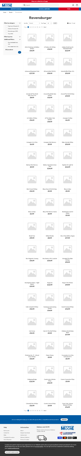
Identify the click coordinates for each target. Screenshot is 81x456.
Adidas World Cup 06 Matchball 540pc (67, 47)
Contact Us (6, 432)
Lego (46, 1)
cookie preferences (13, 448)
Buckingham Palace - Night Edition (32, 283)
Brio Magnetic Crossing (32, 258)
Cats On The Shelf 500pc (49, 331)
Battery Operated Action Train (49, 165)
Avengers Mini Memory (50, 142)
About (21, 430)
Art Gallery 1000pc (32, 118)
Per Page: (43, 23)
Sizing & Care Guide (25, 432)
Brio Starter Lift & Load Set (50, 258)
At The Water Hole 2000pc (50, 118)
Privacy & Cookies (24, 439)
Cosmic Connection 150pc (68, 379)
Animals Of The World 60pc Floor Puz (32, 94)
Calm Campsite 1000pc (32, 307)
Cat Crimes (32, 331)
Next (45, 27)
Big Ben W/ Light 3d (67, 165)
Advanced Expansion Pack (32, 71)
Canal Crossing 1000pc (67, 307)
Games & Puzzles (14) (13, 28)
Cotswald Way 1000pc (32, 403)
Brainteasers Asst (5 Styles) (67, 212)
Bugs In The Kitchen (67, 282)
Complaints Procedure (9, 437)
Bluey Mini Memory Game (50, 211)
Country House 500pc (50, 403)
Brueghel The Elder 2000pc (67, 259)
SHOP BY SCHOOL (16, 9)
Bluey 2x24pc (32, 211)
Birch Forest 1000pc (32, 189)
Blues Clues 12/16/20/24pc (50, 189)
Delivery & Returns (24, 437)
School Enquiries (7, 439)
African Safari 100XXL (50, 71)
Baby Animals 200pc (67, 142)
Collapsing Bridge (32, 379)
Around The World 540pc (67, 94)
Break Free (32, 236)
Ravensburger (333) (13, 31)
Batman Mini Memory (32, 165)
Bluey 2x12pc (67, 189)
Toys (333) (10, 33)
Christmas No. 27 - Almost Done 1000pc (32, 355)
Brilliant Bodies (50, 236)
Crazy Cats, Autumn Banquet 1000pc (67, 404)
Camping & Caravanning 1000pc (49, 307)
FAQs (5, 435)
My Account (6, 430)
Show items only (13, 43)
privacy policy (39, 446)
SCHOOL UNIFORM (44, 9)
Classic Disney (50, 355)
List (74, 23)
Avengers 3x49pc (67, 118)
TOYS (68, 9)
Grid (70, 23)
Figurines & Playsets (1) (13, 26)
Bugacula (49, 282)
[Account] (73, 5)
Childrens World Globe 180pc (68, 331)
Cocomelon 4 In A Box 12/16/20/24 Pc (68, 355)
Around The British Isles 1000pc (50, 94)
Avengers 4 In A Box (31, 142)
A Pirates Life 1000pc (50, 47)
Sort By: (26, 23)
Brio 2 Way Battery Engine (68, 236)
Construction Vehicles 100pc (50, 380)
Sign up (64, 419)
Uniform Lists (23, 435)
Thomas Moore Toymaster (11, 5)
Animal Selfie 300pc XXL (67, 71)
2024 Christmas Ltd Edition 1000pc (32, 47)
